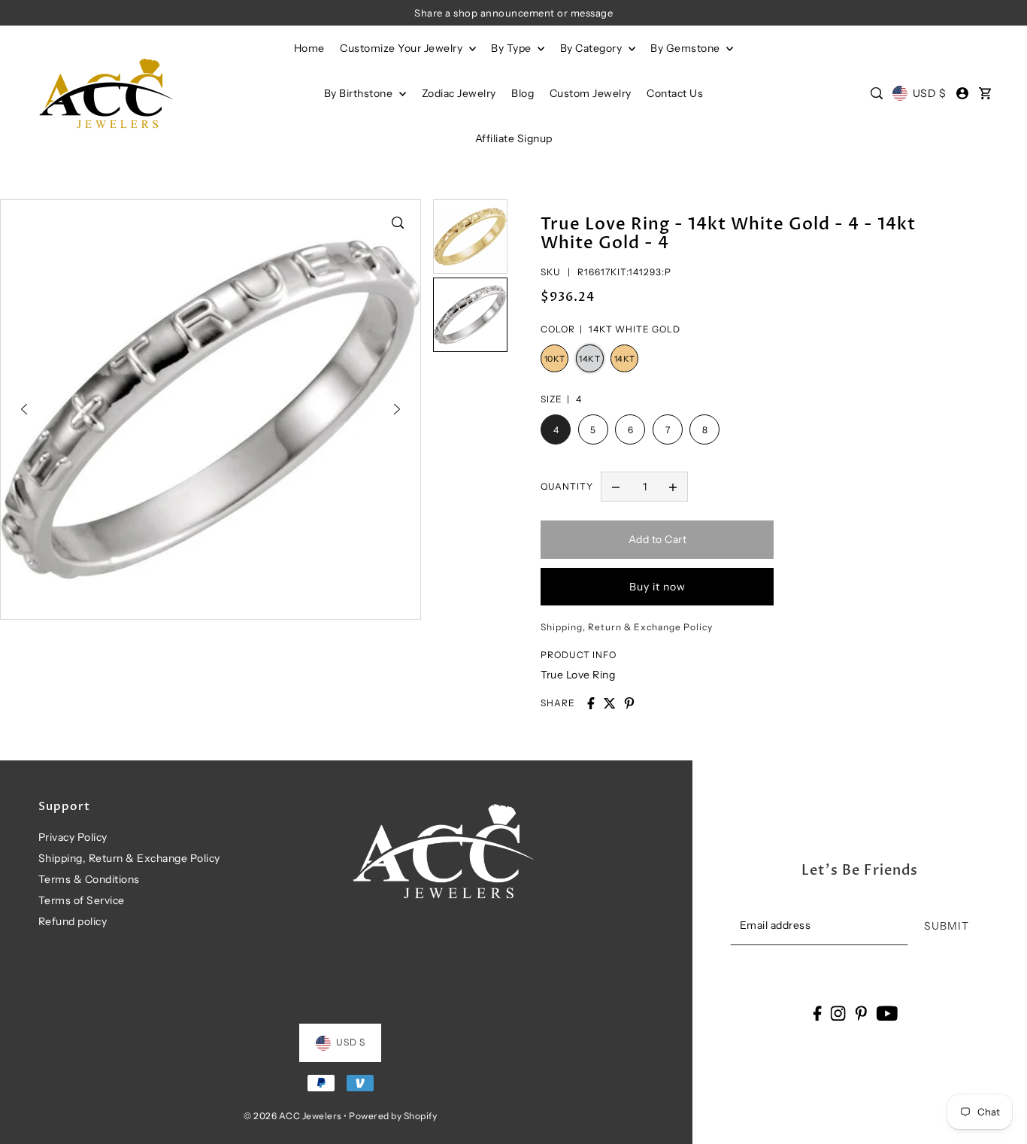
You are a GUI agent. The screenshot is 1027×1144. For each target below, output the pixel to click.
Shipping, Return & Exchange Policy (129, 858)
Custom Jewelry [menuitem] (591, 93)
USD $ (929, 93)
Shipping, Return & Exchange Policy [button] (627, 627)
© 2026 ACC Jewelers (293, 1115)
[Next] (397, 409)
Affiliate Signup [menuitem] (514, 138)
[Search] (876, 93)
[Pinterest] (861, 1013)
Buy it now (657, 586)
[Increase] (673, 486)
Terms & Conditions (89, 879)
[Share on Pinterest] (629, 703)
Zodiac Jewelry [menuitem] (459, 93)
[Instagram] (838, 1013)
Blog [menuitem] (522, 93)
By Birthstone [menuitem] (359, 93)
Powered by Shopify (393, 1115)
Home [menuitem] (309, 48)
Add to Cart (658, 539)
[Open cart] (985, 93)
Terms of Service (81, 900)
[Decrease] (615, 486)
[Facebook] (817, 1013)
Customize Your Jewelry (402, 48)
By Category (592, 48)
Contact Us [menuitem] (675, 93)
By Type (512, 48)
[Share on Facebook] (591, 703)
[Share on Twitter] (610, 703)
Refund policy (73, 921)
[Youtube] (887, 1013)
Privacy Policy (73, 837)
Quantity (567, 486)
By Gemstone (686, 48)
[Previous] (24, 409)
